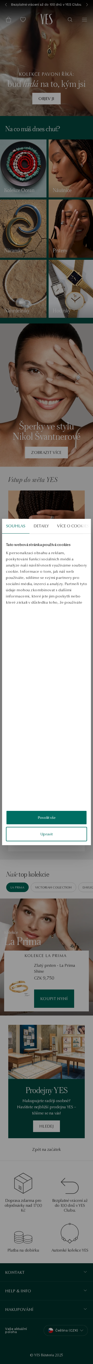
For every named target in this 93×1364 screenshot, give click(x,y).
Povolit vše (47, 817)
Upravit (46, 834)
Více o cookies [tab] (73, 525)
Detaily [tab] (41, 525)
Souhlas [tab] (15, 525)
